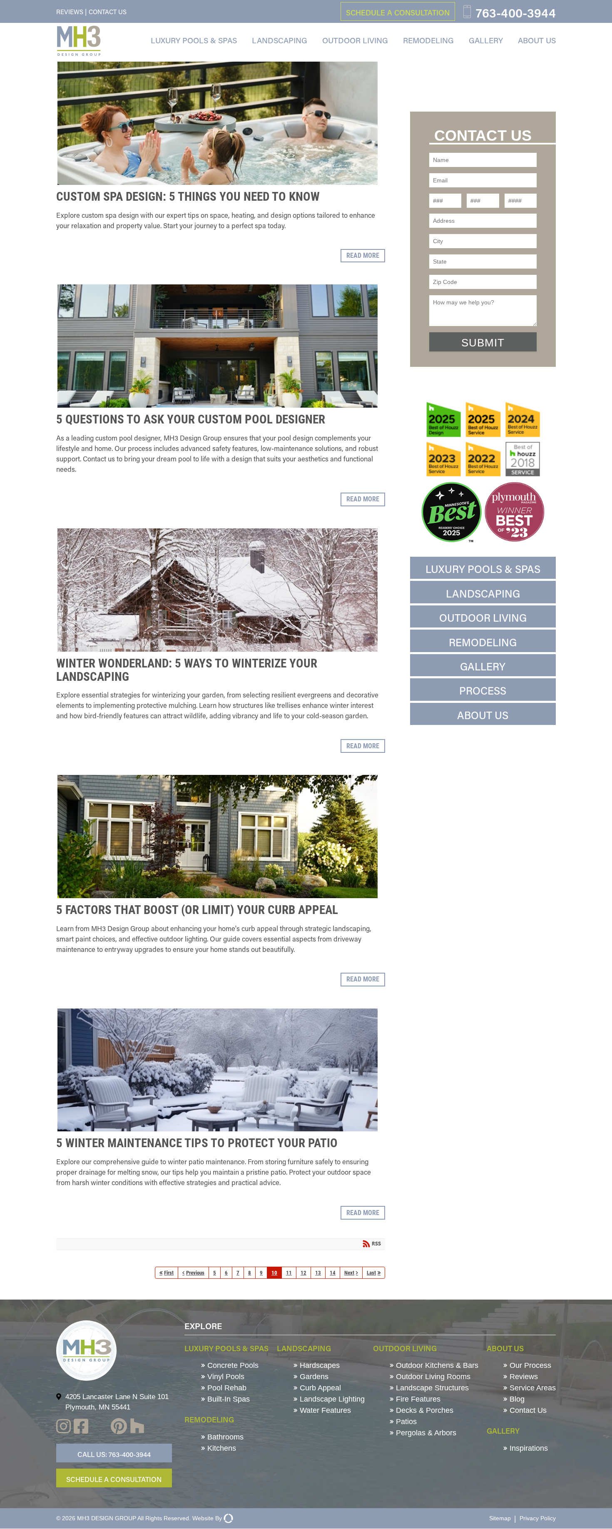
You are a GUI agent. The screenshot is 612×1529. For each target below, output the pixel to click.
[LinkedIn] (99, 1428)
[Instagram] (63, 1428)
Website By (207, 1518)
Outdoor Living (355, 40)
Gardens (313, 1376)
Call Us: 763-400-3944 (114, 1454)
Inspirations (528, 1448)
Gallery (486, 40)
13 (318, 1273)
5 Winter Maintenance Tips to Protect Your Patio (217, 1070)
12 (303, 1273)
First (169, 1273)
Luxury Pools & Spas (194, 40)
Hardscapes (319, 1365)
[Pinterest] (119, 1428)
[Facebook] (81, 1428)
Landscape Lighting (331, 1399)
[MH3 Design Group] (78, 40)
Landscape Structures (431, 1388)
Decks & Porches (423, 1410)
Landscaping (279, 40)
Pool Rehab (225, 1388)
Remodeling (428, 40)
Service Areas (532, 1388)
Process (482, 690)
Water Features (324, 1410)
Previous (195, 1273)
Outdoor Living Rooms (432, 1376)
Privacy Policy (538, 1518)
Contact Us (108, 11)
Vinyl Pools (224, 1376)
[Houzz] (137, 1427)
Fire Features (417, 1399)
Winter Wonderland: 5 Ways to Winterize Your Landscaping (217, 590)
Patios (405, 1421)
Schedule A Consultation (114, 1479)
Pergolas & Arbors (425, 1433)
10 (274, 1273)
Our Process (529, 1365)
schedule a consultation (398, 12)
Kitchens (220, 1448)
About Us (537, 40)
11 (289, 1273)
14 (333, 1273)
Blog (516, 1399)
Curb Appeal (319, 1388)
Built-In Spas (227, 1399)
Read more (362, 255)
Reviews (69, 11)
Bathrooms (224, 1437)
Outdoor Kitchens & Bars (436, 1365)
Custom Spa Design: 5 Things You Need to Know (217, 123)
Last (371, 1273)
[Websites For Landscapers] (227, 1518)
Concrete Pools (232, 1365)
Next (349, 1273)
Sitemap (500, 1518)
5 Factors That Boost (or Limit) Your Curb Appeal (217, 836)
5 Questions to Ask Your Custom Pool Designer (217, 346)
